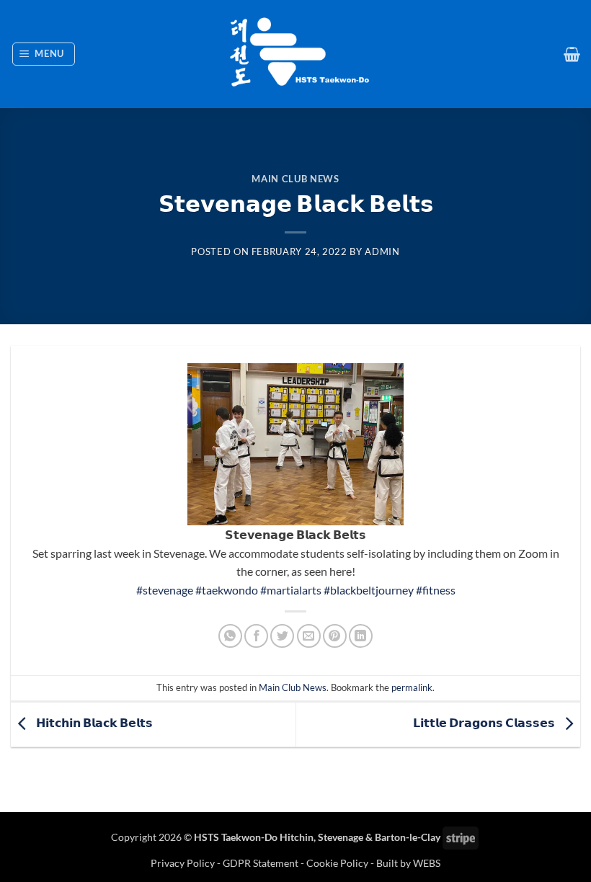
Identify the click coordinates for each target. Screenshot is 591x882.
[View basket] (572, 54)
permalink (411, 687)
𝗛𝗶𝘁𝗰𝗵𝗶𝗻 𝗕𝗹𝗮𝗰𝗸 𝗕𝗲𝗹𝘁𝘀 (93, 723)
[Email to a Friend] (309, 636)
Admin (382, 251)
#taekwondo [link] (226, 590)
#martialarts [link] (290, 590)
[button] (44, 54)
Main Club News (295, 178)
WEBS (426, 863)
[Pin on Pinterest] (335, 636)
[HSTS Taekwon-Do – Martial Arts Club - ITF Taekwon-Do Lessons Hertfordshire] (295, 54)
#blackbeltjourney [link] (369, 590)
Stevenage (340, 837)
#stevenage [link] (164, 590)
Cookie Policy (337, 863)
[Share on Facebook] (256, 636)
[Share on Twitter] (282, 636)
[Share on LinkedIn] (361, 636)
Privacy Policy (184, 863)
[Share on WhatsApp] (230, 636)
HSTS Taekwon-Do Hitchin (254, 837)
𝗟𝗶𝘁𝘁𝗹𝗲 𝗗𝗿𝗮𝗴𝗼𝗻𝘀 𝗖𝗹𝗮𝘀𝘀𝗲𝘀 (485, 723)
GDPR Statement (260, 863)
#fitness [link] (436, 590)
